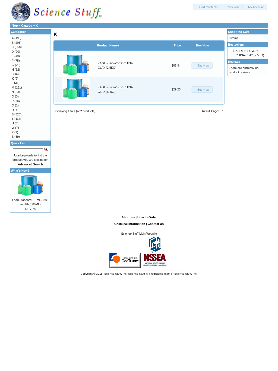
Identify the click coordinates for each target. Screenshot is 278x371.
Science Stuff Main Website (139, 233)
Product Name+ (108, 45)
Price (177, 45)
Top (15, 25)
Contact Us (156, 223)
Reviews (234, 61)
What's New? (20, 170)
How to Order (147, 217)
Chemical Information (129, 223)
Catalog (26, 25)
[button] (207, 7)
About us (128, 217)
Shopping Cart (238, 31)
